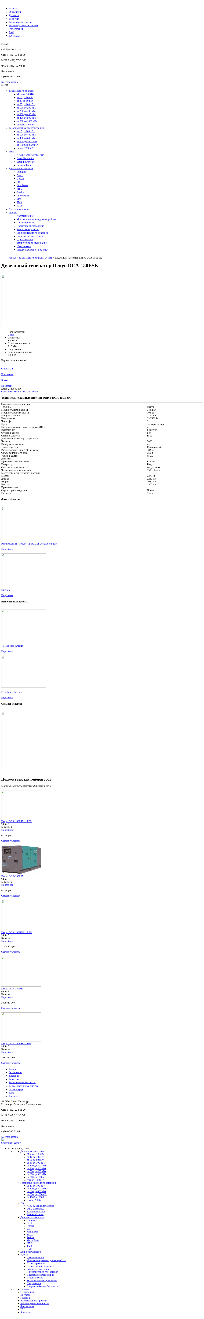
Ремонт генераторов (28, 229)
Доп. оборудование (19, 209)
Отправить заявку (11, 391)
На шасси (6, 385)
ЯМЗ (19, 205)
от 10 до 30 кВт (25, 97)
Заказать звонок (30, 391)
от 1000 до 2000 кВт (27, 144)
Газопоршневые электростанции (26, 128)
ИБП (11, 151)
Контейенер (7, 374)
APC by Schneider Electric (30, 155)
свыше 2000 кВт (25, 148)
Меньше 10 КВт (25, 94)
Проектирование (26, 222)
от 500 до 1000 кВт (27, 121)
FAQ (11, 32)
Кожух (4, 380)
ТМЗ (19, 202)
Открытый (7, 368)
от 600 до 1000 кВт (27, 141)
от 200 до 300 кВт (26, 111)
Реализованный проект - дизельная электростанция (29, 543)
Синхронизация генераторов (32, 232)
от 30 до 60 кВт (25, 100)
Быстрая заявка (9, 82)
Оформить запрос (10, 840)
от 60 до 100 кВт (26, 104)
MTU (19, 188)
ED (18, 182)
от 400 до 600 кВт (26, 138)
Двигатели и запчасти (21, 168)
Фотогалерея (16, 28)
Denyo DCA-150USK (12, 988)
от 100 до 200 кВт (26, 107)
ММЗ (19, 199)
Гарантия (14, 18)
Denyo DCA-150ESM (12, 876)
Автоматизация (25, 215)
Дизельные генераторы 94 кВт (35, 257)
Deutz (20, 175)
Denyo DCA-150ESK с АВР (16, 1043)
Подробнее (7, 549)
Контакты (14, 35)
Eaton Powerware (26, 161)
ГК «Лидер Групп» (11, 692)
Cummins (21, 171)
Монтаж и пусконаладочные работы (36, 219)
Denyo (11, 334)
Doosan (20, 178)
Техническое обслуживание (32, 242)
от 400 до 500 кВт (26, 117)
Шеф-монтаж (24, 246)
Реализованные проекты (22, 22)
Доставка (14, 15)
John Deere (22, 185)
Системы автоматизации (30, 236)
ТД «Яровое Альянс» (12, 645)
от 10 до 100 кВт (26, 131)
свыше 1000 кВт (25, 124)
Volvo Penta (23, 195)
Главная (13, 8)
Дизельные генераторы (21, 90)
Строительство (25, 239)
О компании (15, 12)
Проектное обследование (30, 226)
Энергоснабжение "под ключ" (33, 249)
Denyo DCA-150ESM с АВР (16, 821)
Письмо (5, 590)
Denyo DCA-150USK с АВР (16, 932)
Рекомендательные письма (23, 25)
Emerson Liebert (25, 165)
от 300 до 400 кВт (26, 114)
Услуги (13, 212)
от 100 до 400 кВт (26, 134)
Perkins (20, 192)
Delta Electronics (25, 158)
